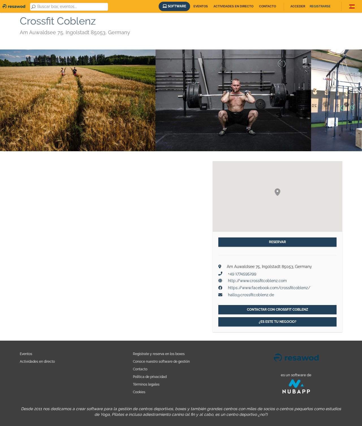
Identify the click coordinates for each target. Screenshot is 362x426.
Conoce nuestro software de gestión (161, 361)
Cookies (139, 392)
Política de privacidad (150, 377)
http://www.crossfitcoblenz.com (257, 280)
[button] (277, 192)
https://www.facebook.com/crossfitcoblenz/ (269, 288)
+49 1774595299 (242, 273)
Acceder (297, 6)
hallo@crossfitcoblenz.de (251, 295)
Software (176, 6)
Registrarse (320, 6)
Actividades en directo (233, 6)
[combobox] (71, 6)
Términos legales (146, 384)
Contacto (267, 6)
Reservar (277, 242)
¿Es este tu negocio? (277, 322)
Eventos (200, 6)
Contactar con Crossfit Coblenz (277, 310)
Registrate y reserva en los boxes (159, 354)
